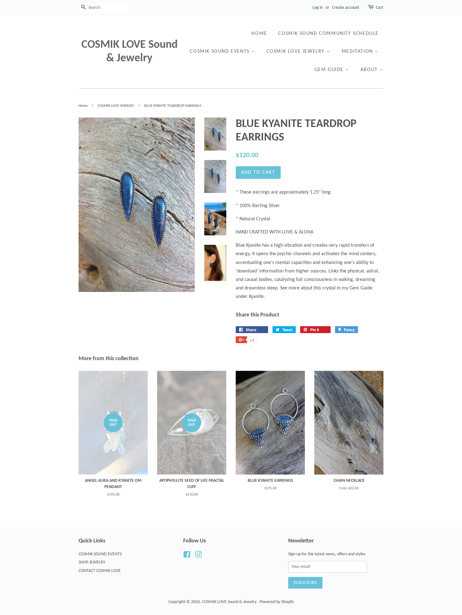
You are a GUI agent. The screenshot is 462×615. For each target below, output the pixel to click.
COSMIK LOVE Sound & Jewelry (129, 51)
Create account (345, 7)
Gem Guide (330, 69)
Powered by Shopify (277, 602)
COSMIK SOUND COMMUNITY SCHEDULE (328, 33)
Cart (379, 7)
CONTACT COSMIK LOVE (100, 571)
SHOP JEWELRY (92, 562)
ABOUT (370, 69)
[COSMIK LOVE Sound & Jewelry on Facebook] (186, 556)
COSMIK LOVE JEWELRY (297, 51)
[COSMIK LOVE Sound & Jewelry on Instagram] (198, 556)
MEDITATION (358, 51)
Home (259, 33)
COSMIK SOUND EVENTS (220, 51)
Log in (317, 7)
